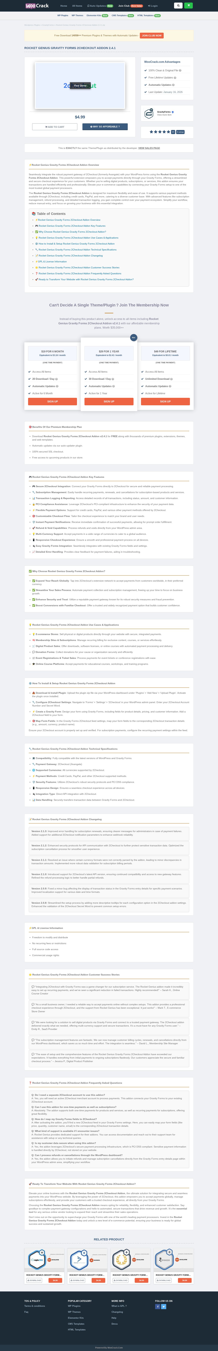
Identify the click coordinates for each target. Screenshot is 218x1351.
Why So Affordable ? (106, 126)
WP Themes (77, 15)
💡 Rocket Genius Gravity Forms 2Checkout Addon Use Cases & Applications (76, 237)
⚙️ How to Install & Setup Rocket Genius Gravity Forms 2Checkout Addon (75, 243)
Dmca (115, 1324)
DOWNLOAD (35, 1280)
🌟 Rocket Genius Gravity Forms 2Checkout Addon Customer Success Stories (77, 267)
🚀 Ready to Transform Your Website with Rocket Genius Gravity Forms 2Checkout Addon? (84, 279)
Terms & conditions (34, 1306)
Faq (26, 1312)
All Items (77, 5)
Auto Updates (100, 5)
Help (114, 1318)
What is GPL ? (119, 1306)
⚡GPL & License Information (51, 261)
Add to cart (55, 127)
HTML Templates (148, 15)
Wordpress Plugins (32, 25)
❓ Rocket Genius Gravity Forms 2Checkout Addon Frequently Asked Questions (78, 273)
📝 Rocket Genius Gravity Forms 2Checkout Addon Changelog (69, 255)
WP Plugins (62, 15)
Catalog (72, 1335)
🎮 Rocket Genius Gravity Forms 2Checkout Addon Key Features (70, 225)
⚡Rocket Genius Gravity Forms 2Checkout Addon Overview (67, 219)
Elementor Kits (97, 15)
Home (63, 5)
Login (154, 5)
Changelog (117, 1312)
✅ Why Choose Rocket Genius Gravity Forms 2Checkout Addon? (70, 231)
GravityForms (48, 25)
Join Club (130, 5)
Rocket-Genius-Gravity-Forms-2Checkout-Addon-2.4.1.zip (80, 25)
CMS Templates (122, 15)
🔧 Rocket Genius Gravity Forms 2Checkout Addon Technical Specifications (75, 249)
